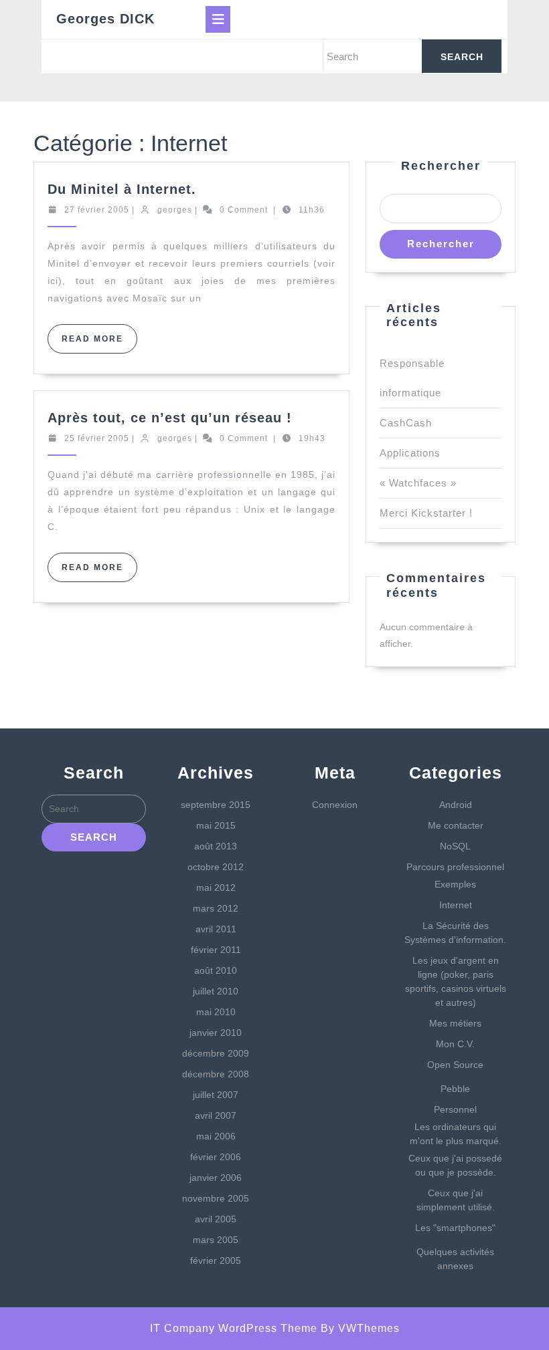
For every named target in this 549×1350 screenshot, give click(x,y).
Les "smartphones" (455, 1227)
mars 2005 (215, 1239)
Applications (410, 452)
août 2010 (215, 970)
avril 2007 (215, 1115)
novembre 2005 (215, 1198)
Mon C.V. (455, 1044)
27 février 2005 (96, 210)
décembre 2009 (215, 1053)
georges (174, 210)
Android (455, 804)
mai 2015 (216, 825)
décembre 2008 (215, 1074)
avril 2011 (215, 929)
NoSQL (455, 846)
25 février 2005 (96, 438)
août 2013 (215, 846)
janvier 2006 (215, 1177)
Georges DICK (105, 18)
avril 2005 (215, 1219)
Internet (455, 905)
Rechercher (441, 165)
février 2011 (216, 949)
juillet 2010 (215, 991)
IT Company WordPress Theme (233, 1328)
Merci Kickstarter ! (426, 513)
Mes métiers (455, 1023)
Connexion (335, 804)
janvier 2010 (215, 1032)
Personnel (455, 1109)
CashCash (406, 422)
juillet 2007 (215, 1094)
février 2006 (215, 1157)
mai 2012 (216, 887)
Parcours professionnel (455, 866)
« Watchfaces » (418, 483)
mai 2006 (216, 1136)
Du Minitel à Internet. (122, 189)
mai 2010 (216, 1011)
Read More (99, 343)
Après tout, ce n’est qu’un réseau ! (170, 417)
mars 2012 (215, 908)
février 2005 (215, 1260)
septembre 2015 (215, 804)
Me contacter (455, 825)
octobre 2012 (215, 866)
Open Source (455, 1064)
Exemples (455, 884)
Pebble (455, 1088)
